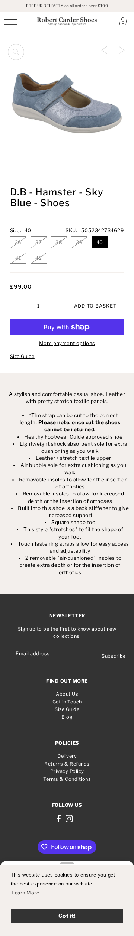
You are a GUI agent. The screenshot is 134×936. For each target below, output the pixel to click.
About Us (67, 694)
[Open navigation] (12, 22)
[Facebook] (59, 818)
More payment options (67, 343)
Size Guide (22, 356)
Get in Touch (67, 702)
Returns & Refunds (67, 764)
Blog (67, 717)
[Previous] (104, 50)
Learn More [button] (25, 893)
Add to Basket (95, 306)
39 (79, 242)
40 (99, 242)
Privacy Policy (67, 771)
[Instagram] (69, 818)
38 (58, 242)
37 (38, 242)
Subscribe (114, 656)
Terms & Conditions (67, 779)
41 (18, 258)
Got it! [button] (67, 916)
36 (18, 242)
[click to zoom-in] (16, 52)
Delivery (67, 756)
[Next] (121, 50)
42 (38, 258)
